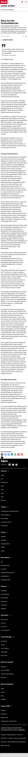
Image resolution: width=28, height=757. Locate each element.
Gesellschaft (4, 482)
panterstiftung (5, 576)
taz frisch (3, 623)
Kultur (2, 486)
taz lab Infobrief (5, 630)
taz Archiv (3, 677)
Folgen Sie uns (4, 464)
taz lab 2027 (4, 655)
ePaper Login (4, 717)
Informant (16, 738)
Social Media (4, 518)
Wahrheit (3, 500)
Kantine (3, 692)
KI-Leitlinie (10, 738)
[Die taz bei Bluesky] (13, 465)
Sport (2, 489)
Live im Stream (5, 648)
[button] (26, 2)
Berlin (2, 493)
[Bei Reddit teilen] (22, 454)
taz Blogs (3, 666)
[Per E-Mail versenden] (2, 454)
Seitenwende (14, 742)
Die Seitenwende (5, 543)
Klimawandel (4, 525)
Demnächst (4, 641)
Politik (2, 475)
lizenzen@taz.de (21, 730)
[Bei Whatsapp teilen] (15, 454)
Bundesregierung (5, 515)
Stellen (3, 547)
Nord (2, 496)
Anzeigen (3, 699)
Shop (2, 696)
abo (2, 562)
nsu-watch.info (7, 424)
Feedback (3, 710)
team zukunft (4, 619)
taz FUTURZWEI (5, 670)
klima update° (4, 598)
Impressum (4, 742)
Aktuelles (3, 536)
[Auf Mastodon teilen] (5, 454)
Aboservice (4, 714)
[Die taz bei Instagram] (16, 465)
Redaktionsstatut (11, 734)
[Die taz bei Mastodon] (10, 465)
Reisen (2, 688)
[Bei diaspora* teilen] (18, 454)
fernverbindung (5, 594)
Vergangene (4, 652)
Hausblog (3, 540)
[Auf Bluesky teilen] (8, 454)
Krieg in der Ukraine (6, 522)
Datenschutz (22, 738)
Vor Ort (3, 645)
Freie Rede (4, 605)
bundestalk (4, 590)
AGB (8, 742)
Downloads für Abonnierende (9, 721)
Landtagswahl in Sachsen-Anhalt (9, 511)
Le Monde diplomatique (7, 674)
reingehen (3, 608)
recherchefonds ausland (7, 572)
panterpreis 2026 (5, 579)
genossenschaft (5, 565)
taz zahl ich (4, 569)
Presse (3, 551)
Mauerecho (4, 601)
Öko (2, 479)
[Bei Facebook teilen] (12, 454)
